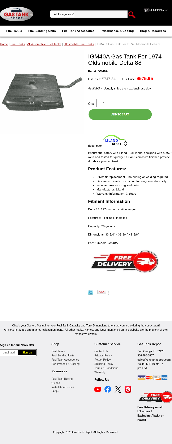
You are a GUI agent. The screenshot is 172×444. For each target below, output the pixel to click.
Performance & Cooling (117, 30)
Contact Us (101, 351)
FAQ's (55, 391)
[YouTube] (97, 390)
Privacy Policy (103, 355)
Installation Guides (62, 387)
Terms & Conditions (106, 368)
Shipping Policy (103, 363)
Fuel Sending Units (42, 30)
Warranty (99, 372)
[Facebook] (107, 390)
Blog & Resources (153, 30)
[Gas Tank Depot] (16, 14)
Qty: (91, 103)
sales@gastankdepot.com (154, 359)
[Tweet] (90, 293)
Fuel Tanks (14, 30)
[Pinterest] (128, 390)
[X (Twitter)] (118, 390)
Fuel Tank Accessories (78, 30)
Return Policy (102, 359)
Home (4, 44)
